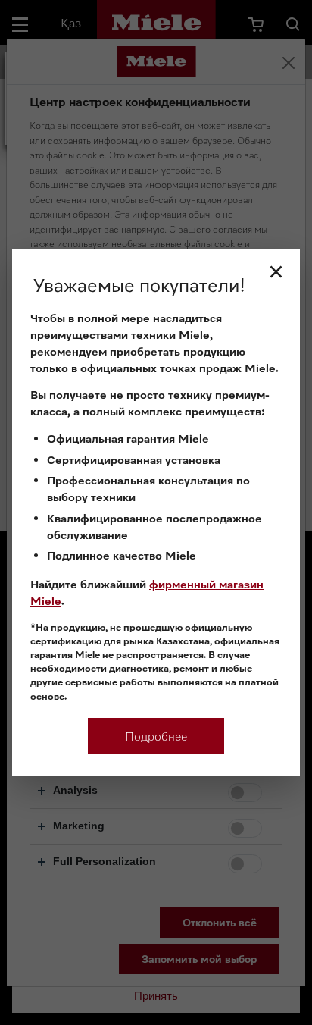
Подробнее (156, 736)
